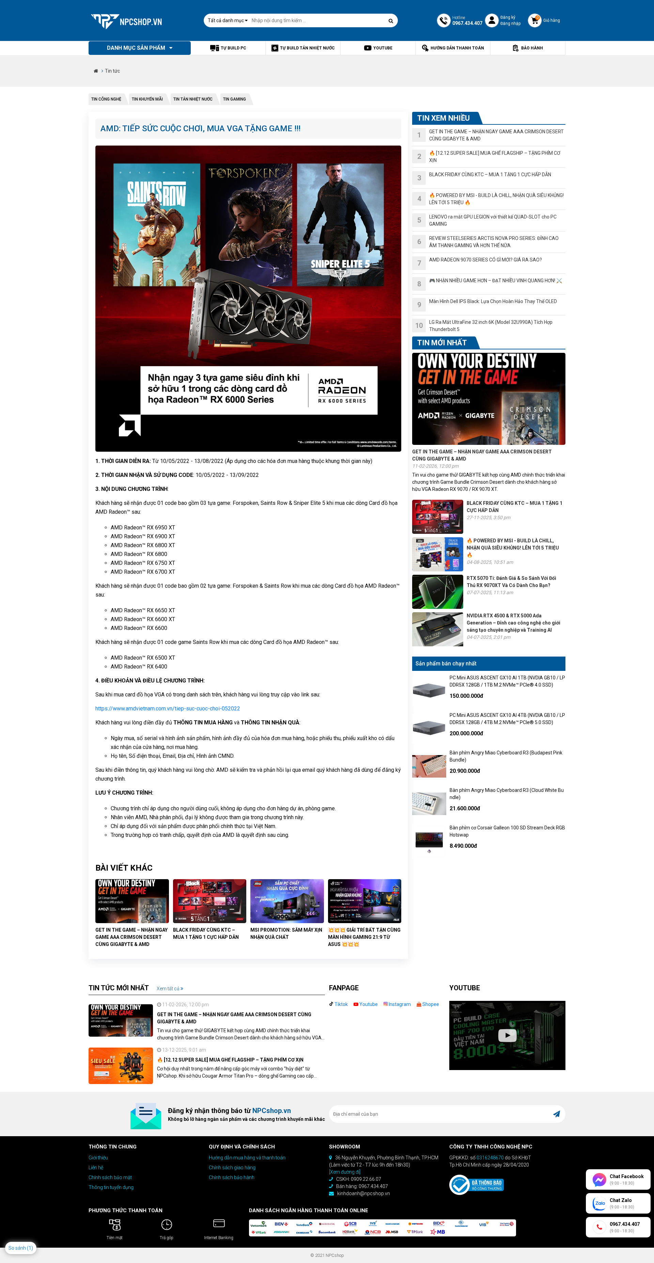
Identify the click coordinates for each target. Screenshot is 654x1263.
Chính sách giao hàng (232, 1167)
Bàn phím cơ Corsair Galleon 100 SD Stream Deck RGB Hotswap (507, 831)
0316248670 (490, 1157)
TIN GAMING (234, 99)
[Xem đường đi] (344, 1172)
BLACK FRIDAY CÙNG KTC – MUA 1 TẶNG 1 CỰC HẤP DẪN (206, 933)
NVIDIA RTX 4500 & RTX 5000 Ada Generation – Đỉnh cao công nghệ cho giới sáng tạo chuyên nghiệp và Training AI (513, 623)
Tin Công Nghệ (106, 99)
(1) (30, 1248)
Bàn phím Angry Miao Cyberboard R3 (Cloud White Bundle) (507, 793)
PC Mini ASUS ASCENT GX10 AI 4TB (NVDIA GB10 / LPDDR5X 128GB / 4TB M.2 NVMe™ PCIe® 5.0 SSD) (507, 718)
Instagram (399, 1004)
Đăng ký (507, 17)
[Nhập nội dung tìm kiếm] (391, 20)
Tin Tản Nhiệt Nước (193, 99)
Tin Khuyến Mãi (147, 99)
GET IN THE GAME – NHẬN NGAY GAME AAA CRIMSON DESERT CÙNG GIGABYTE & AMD (131, 937)
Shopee (430, 1004)
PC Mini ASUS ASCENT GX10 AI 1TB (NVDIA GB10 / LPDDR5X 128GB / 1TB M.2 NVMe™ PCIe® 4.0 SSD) (507, 681)
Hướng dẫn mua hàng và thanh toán (247, 1157)
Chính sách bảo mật (110, 1177)
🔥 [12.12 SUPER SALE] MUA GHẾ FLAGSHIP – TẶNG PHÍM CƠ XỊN (230, 1060)
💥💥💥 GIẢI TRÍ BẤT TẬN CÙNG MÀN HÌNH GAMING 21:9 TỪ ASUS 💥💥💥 (364, 937)
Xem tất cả (169, 988)
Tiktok (340, 1004)
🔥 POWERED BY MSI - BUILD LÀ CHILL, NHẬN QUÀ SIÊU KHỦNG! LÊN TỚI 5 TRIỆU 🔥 (513, 548)
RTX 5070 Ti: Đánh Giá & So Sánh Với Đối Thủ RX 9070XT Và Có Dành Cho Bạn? (511, 581)
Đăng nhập (510, 23)
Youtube (368, 1004)
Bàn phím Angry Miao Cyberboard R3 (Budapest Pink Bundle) (506, 756)
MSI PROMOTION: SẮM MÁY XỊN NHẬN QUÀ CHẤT (286, 933)
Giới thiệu (98, 1157)
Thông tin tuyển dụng (111, 1187)
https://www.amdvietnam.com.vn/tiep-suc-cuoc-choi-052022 (167, 708)
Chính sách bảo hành (231, 1177)
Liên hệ (96, 1167)
